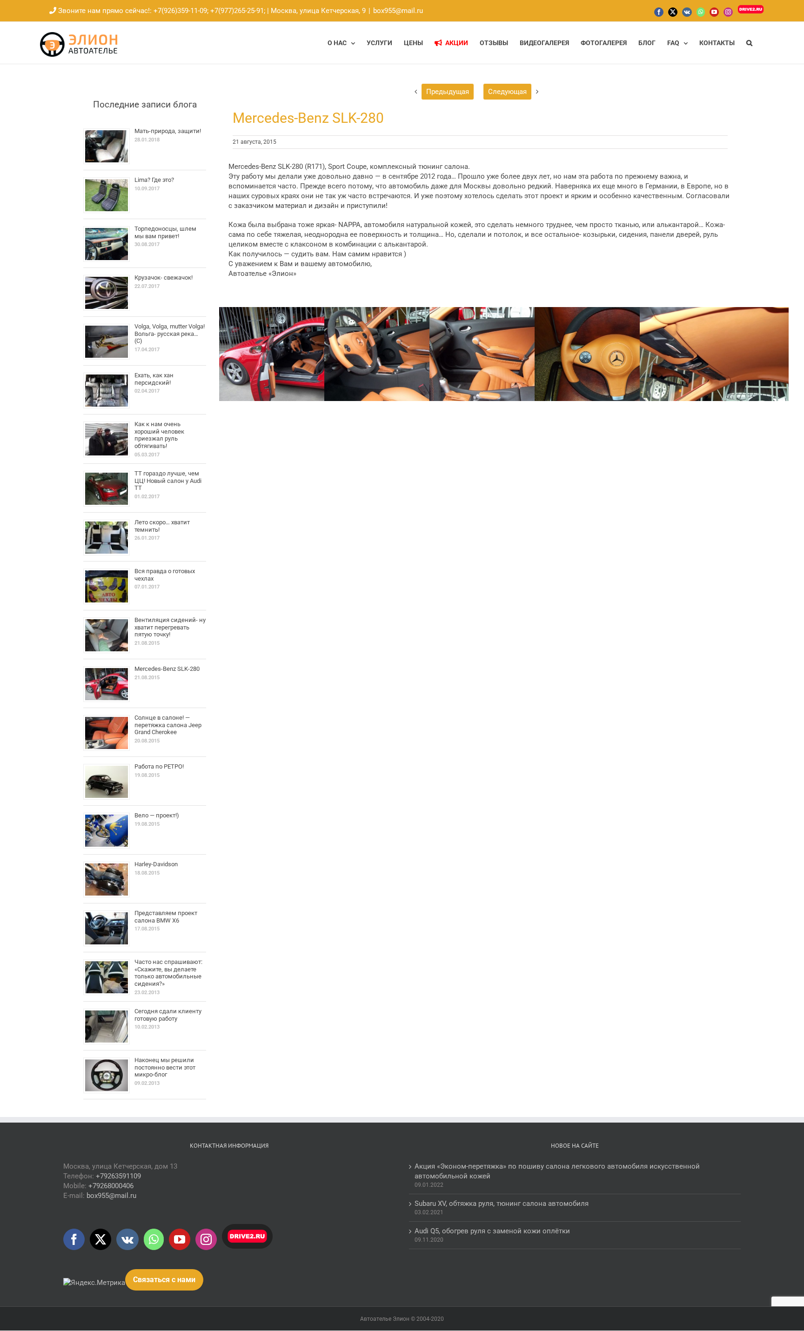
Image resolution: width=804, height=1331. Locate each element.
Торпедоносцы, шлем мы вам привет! (165, 232)
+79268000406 (111, 1186)
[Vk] (127, 1239)
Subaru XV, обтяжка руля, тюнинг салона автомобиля (502, 1203)
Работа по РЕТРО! (159, 766)
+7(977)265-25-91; (236, 11)
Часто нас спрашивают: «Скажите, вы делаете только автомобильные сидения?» (168, 972)
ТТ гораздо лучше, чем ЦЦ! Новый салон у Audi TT (167, 480)
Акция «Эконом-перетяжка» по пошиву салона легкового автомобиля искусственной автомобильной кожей (557, 1171)
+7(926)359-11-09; (181, 11)
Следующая (507, 91)
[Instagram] (206, 1239)
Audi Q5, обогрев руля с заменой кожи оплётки (492, 1231)
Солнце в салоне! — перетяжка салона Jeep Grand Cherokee (167, 725)
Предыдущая (447, 91)
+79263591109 (118, 1176)
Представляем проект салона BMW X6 (165, 917)
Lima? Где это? (154, 179)
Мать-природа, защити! (167, 130)
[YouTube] (179, 1239)
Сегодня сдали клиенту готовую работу (167, 1015)
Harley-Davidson (156, 864)
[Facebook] (74, 1239)
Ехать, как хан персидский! (154, 379)
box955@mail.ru (398, 11)
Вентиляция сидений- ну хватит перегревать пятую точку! (170, 627)
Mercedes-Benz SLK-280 (167, 668)
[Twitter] (100, 1239)
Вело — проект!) (156, 815)
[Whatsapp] (154, 1239)
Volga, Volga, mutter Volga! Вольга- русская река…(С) (169, 333)
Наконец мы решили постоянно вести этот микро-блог (164, 1067)
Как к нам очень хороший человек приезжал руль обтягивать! (159, 435)
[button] (749, 43)
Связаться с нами (164, 1279)
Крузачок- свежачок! (163, 277)
